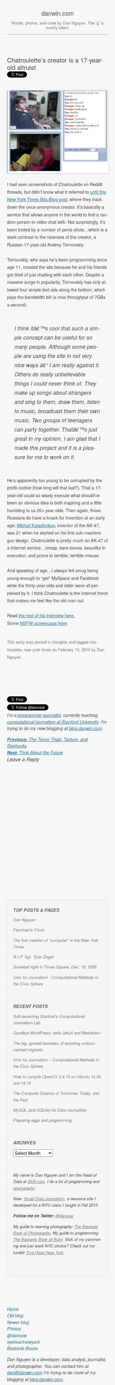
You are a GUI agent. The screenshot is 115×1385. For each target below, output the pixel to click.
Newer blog (18, 1322)
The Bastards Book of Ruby (38, 1239)
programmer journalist (39, 715)
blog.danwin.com (85, 728)
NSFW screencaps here (43, 623)
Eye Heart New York (45, 1252)
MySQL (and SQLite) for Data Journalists (49, 1110)
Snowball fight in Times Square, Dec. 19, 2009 (54, 967)
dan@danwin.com (24, 1372)
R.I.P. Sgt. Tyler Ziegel (33, 957)
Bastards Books (22, 1348)
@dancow (64, 1216)
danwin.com (57, 13)
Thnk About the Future (35, 752)
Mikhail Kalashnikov (36, 525)
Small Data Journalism (44, 1198)
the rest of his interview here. (47, 615)
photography (24, 1188)
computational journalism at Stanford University (52, 722)
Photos (14, 1329)
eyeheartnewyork (23, 1342)
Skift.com (36, 1181)
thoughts (59, 642)
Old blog (15, 1315)
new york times (37, 650)
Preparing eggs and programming (42, 1120)
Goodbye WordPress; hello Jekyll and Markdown (56, 1033)
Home (13, 1309)
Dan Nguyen (24, 920)
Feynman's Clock (28, 930)
